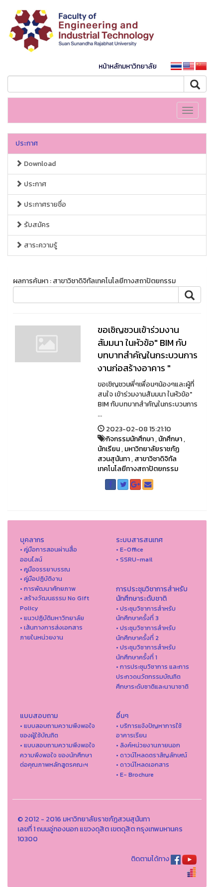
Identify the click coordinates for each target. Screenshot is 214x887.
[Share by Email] (147, 484)
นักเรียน (109, 449)
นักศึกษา (170, 439)
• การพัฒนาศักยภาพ (48, 588)
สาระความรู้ (39, 245)
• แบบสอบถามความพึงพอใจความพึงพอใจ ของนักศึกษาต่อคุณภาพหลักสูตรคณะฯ (57, 754)
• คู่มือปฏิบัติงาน (41, 578)
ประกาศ (26, 143)
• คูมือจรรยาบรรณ (45, 569)
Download (39, 164)
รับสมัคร (36, 225)
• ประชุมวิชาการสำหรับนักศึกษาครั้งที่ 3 (146, 613)
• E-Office (129, 549)
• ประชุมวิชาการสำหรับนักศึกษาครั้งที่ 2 (146, 633)
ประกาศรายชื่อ (44, 204)
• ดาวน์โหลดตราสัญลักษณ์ (151, 755)
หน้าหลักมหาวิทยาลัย (128, 66)
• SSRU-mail (134, 559)
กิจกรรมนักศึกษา (130, 439)
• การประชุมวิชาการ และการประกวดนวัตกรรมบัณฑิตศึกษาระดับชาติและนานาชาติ (152, 676)
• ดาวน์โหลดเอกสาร (142, 764)
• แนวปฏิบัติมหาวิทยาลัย (52, 618)
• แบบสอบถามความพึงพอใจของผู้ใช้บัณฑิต (57, 730)
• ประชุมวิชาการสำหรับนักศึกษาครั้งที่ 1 (146, 652)
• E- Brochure (135, 774)
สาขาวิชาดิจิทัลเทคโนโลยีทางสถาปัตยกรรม (138, 464)
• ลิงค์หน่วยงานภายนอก (148, 745)
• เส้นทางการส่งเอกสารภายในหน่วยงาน (51, 632)
